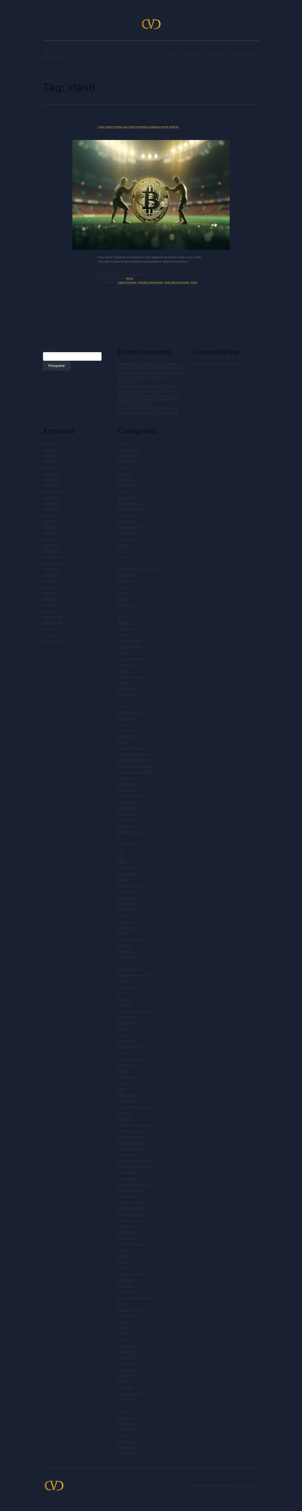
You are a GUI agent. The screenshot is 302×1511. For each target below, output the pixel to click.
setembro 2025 (53, 503)
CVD (45, 52)
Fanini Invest (126, 814)
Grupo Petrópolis (129, 892)
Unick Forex (125, 1381)
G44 (120, 856)
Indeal (122, 933)
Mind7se (123, 1071)
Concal (122, 670)
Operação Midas (128, 1178)
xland (193, 282)
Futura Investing (128, 844)
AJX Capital (125, 479)
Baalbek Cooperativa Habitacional (140, 569)
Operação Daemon (130, 1136)
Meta (121, 1053)
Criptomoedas (127, 694)
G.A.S (121, 850)
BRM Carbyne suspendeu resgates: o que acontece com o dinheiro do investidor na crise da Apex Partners (148, 399)
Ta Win (122, 1328)
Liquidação (125, 1005)
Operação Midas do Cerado (136, 1184)
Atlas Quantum (128, 533)
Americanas (125, 515)
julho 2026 (49, 449)
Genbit (122, 862)
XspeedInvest (127, 1441)
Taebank (123, 1334)
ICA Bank (123, 915)
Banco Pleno (126, 581)
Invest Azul (125, 945)
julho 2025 (49, 515)
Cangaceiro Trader (130, 641)
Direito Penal (126, 718)
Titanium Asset (127, 1346)
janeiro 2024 (50, 611)
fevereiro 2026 (52, 479)
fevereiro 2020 (52, 634)
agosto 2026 (51, 443)
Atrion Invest (126, 539)
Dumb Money (126, 736)
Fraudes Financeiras (130, 832)
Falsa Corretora (128, 802)
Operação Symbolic (130, 1214)
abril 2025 (49, 533)
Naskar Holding (127, 1095)
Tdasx (121, 1340)
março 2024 (50, 599)
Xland (129, 278)
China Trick (125, 652)
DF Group (124, 706)
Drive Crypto (126, 724)
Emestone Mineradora (132, 760)
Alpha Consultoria (129, 503)
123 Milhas (124, 443)
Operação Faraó (128, 1154)
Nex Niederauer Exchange (134, 1107)
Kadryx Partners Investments (136, 975)
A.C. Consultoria (128, 449)
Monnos (123, 1083)
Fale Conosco (250, 54)
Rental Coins (126, 1280)
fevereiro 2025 (52, 545)
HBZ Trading (125, 903)
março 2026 (50, 473)
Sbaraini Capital (128, 1316)
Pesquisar (50, 350)
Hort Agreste (126, 909)
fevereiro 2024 (52, 605)
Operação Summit (130, 1208)
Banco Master (127, 575)
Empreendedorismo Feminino (137, 772)
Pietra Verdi (125, 1238)
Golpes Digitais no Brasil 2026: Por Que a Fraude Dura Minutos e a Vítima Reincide (148, 411)
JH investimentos (129, 969)
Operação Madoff (129, 1172)
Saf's (121, 1304)
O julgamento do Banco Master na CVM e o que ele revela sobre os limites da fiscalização (150, 377)
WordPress (251, 1485)
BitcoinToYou (126, 605)
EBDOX (122, 742)
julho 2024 (49, 581)
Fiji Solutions (125, 826)
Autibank (123, 545)
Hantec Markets (128, 898)
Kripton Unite (126, 987)
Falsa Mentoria (127, 808)
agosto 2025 (51, 509)
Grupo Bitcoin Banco (131, 885)
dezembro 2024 (53, 557)
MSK (120, 1089)
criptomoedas (127, 282)
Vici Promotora (127, 1399)
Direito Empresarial (130, 712)
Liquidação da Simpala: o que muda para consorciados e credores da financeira (147, 388)
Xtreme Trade (127, 1453)
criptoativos (126, 688)
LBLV (120, 993)
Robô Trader (126, 1286)
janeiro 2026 (50, 485)
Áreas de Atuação (215, 54)
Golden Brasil (126, 868)
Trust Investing (127, 1375)
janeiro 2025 (50, 551)
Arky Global (125, 521)
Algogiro (123, 491)
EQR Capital (125, 778)
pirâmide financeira (176, 282)
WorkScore (125, 1417)
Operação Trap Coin (131, 1220)
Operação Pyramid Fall (132, 1202)
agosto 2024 (51, 575)
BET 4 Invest (125, 587)
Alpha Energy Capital (131, 509)
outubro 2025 (51, 497)
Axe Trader (125, 557)
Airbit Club (124, 473)
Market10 (123, 1035)
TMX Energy (125, 1352)
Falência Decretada (130, 796)
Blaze (121, 611)
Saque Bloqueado (129, 1310)
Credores (124, 682)
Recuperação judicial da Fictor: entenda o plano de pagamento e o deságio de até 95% (151, 366)
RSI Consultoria (127, 1292)
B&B (120, 563)
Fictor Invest (126, 820)
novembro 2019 (52, 641)
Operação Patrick (129, 1196)
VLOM (121, 1405)
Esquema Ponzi (127, 784)
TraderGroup (126, 1363)
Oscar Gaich (126, 1226)
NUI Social (124, 1119)
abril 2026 (49, 467)
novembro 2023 (53, 623)
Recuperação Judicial (132, 1274)
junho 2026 (49, 455)
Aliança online (127, 497)
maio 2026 (49, 461)
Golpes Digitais (127, 874)
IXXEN (121, 963)
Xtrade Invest (126, 1447)
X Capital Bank (127, 1429)
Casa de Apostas (129, 647)
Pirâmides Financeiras (132, 1244)
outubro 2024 (51, 569)
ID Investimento (128, 927)
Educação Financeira (131, 748)
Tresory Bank (126, 1370)
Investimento (126, 957)
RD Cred (123, 1268)
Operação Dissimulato (132, 1148)
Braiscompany (127, 629)
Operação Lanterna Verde (135, 1166)
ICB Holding (125, 921)
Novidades (125, 1112)
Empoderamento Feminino (135, 766)
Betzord (123, 593)
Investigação (126, 951)
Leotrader (124, 999)
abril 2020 (49, 629)
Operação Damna (129, 1142)
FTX (120, 838)
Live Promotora (127, 1017)
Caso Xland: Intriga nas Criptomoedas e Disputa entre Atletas (138, 127)
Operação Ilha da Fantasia (135, 1160)
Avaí (120, 551)
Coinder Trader (127, 664)
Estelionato (125, 790)
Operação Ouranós (130, 1190)
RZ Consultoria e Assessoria (136, 1298)
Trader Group (126, 1357)
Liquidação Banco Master (134, 1011)
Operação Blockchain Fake (135, 1125)
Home (172, 54)
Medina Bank (126, 1041)
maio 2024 (49, 587)
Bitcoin (122, 599)
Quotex (122, 1256)
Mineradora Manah (130, 1077)
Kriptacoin (124, 981)
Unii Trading (125, 1387)
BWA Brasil (124, 634)
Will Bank (123, 1411)
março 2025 (50, 539)
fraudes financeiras (150, 282)
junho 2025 (49, 521)
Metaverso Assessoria (132, 1059)
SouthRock (125, 1322)
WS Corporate (127, 1423)
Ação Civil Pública (129, 455)
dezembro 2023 (53, 617)
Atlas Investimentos (131, 527)
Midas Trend (126, 1065)
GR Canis (124, 880)
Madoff (122, 1029)
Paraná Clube (126, 1232)
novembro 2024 (53, 563)
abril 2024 (49, 593)
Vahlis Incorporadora (131, 1393)
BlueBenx (123, 623)
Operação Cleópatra (131, 1130)
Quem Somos (189, 54)
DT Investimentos (129, 730)
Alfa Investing (126, 485)
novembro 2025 (53, 491)
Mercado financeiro (130, 1047)
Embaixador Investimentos (135, 754)
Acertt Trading (127, 461)
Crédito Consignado (131, 676)
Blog (234, 54)
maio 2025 (49, 527)
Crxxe (121, 700)
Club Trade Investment (133, 658)
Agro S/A (123, 467)
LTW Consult (126, 1023)
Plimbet (123, 1250)
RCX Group (125, 1262)
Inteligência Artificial (131, 939)
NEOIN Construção (129, 1101)
